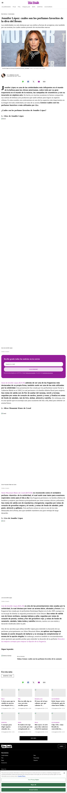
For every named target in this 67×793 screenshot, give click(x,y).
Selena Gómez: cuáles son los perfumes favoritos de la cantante (39, 659)
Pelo (14, 7)
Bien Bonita (4, 14)
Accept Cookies (33, 789)
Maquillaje (26, 7)
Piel (19, 7)
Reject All (33, 784)
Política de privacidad (30, 373)
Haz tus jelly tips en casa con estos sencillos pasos (24, 703)
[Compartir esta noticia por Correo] (39, 82)
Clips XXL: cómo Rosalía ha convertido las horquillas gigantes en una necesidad (58, 729)
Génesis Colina (14, 75)
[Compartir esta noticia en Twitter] (33, 82)
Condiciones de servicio (47, 373)
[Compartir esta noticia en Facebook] (28, 82)
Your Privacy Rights (33, 779)
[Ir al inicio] (6, 746)
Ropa (33, 7)
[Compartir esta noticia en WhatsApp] (23, 82)
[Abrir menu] (2, 3)
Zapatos (40, 7)
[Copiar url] (44, 82)
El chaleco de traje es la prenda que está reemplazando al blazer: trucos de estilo (25, 729)
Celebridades (6, 7)
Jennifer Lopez (7, 675)
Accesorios (48, 7)
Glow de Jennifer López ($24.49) (13, 383)
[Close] (64, 773)
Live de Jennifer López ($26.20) (12, 606)
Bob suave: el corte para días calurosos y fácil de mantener (41, 727)
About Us (3, 769)
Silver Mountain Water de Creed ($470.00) (17, 493)
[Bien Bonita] (34, 2)
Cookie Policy (21, 776)
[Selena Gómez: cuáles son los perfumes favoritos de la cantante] (6, 655)
